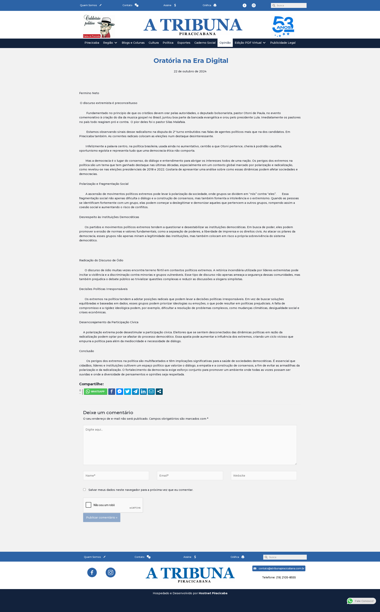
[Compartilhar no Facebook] (111, 391)
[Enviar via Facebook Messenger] (119, 391)
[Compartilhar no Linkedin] (143, 391)
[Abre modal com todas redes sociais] (159, 391)
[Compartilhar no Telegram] (135, 391)
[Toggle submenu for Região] (115, 43)
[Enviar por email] (151, 391)
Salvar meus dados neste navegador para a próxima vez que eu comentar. (140, 490)
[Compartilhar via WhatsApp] (95, 391)
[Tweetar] (127, 391)
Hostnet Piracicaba (213, 593)
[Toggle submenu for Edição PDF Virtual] (264, 43)
